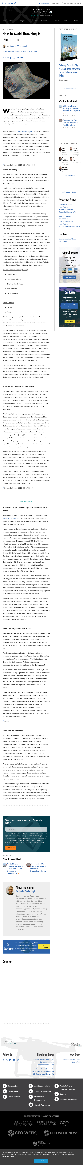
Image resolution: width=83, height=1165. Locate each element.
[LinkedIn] (9, 3)
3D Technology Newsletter (69, 226)
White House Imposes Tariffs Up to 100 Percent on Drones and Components (15, 869)
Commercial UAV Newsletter (43, 1059)
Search (56, 3)
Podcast (34, 21)
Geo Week (63, 241)
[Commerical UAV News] (9, 1042)
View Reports (70, 277)
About (76, 21)
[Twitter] (5, 3)
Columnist (65, 172)
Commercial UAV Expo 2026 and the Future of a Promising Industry (38, 867)
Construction (13, 1086)
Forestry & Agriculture (42, 1091)
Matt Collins (75, 149)
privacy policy (11, 844)
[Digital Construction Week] (41, 1143)
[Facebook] (2, 3)
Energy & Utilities (30, 51)
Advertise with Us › (26, 501)
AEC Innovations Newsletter (43, 1069)
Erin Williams (65, 159)
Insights (22, 21)
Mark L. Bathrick (65, 168)
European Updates (66, 209)
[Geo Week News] (61, 1133)
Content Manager (76, 153)
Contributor (77, 162)
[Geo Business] (64, 1123)
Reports (56, 21)
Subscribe (11, 848)
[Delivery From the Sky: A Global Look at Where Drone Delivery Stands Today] (69, 47)
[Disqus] (26, 992)
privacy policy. (9, 1157)
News (11, 21)
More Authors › (69, 175)
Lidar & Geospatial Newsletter (42, 1071)
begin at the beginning (11, 518)
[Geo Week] (22, 1133)
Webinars (44, 21)
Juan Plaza (64, 149)
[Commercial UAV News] (46, 1123)
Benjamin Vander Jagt (18, 46)
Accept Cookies (40, 1161)
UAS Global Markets (42, 1086)
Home (4, 21)
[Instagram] (15, 3)
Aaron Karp (75, 159)
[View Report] (64, 271)
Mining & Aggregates (42, 1105)
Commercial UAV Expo (72, 3)
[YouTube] (12, 3)
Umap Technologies (24, 131)
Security (63, 1094)
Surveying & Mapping (13, 51)
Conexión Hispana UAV (67, 212)
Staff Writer (64, 153)
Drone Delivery (13, 1091)
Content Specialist (65, 163)
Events (65, 21)
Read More (63, 80)
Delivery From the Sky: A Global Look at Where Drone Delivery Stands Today (69, 70)
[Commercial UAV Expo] (75, 1044)
